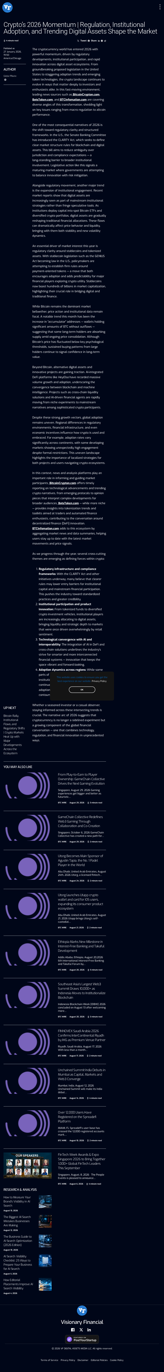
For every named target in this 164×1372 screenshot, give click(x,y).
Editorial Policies (99, 1360)
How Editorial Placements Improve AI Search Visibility (18, 1284)
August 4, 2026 (10, 1293)
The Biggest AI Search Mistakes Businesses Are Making (17, 1221)
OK (82, 689)
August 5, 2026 (10, 1274)
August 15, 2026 (11, 1210)
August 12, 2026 (11, 1230)
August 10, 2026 (11, 1250)
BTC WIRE (62, 802)
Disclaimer (83, 1360)
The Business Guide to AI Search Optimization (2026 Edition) (18, 1241)
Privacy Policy (99, 681)
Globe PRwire (10, 76)
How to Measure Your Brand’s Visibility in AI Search (17, 1201)
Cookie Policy (116, 1360)
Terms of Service (49, 1360)
